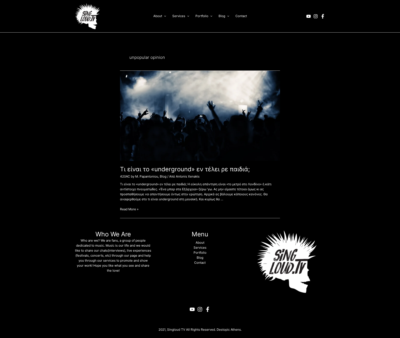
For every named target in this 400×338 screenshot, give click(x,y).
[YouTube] (308, 16)
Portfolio (200, 253)
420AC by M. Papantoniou (139, 176)
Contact (200, 263)
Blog (163, 176)
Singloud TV (176, 330)
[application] (164, 16)
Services (200, 248)
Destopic (223, 330)
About (200, 243)
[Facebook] (322, 16)
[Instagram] (315, 16)
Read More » (129, 209)
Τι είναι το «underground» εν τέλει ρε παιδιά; (185, 169)
